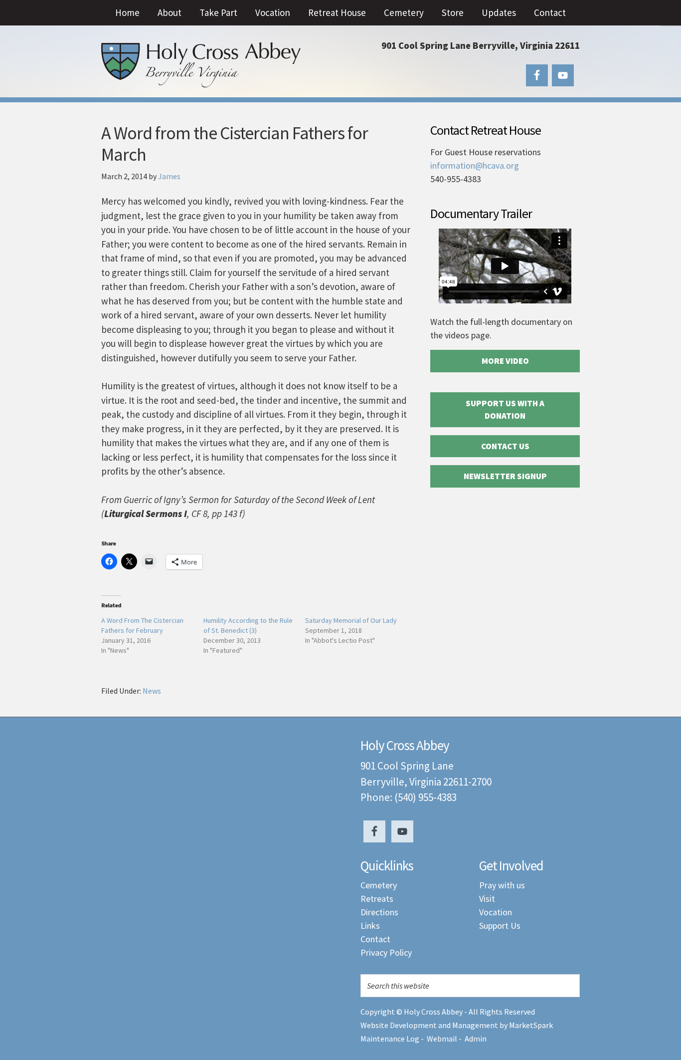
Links (370, 925)
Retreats (376, 898)
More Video (505, 360)
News (152, 691)
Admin (476, 1039)
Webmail (442, 1039)
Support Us (499, 925)
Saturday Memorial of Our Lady (351, 620)
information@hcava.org (474, 165)
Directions (379, 912)
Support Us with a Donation (505, 410)
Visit (487, 898)
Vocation (495, 912)
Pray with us (502, 885)
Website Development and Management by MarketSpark (456, 1025)
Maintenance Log (389, 1039)
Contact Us (505, 446)
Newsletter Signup (505, 476)
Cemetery (378, 885)
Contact (375, 939)
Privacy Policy (386, 952)
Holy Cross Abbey (201, 64)
